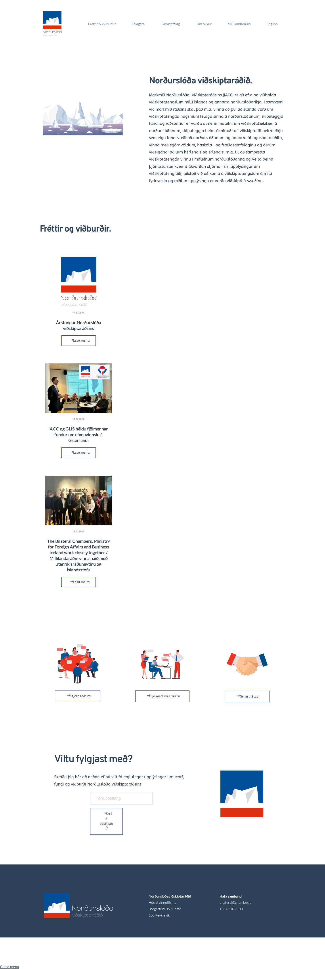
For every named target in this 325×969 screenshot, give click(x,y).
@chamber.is (241, 902)
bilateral (226, 902)
